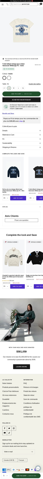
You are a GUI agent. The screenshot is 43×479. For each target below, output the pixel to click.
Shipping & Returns (9, 147)
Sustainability (7, 143)
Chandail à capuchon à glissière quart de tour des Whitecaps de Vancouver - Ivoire (13, 277)
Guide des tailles (35, 84)
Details (4, 130)
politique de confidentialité (28, 408)
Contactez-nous (8, 414)
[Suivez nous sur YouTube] (4, 433)
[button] (38, 468)
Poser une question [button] (21, 220)
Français (21, 460)
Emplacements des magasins (9, 404)
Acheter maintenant (21, 100)
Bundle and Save (8, 113)
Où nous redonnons (9, 395)
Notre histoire (7, 383)
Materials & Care (8, 135)
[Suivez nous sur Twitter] (9, 428)
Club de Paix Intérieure (10, 391)
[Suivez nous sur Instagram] (13, 428)
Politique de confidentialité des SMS (32, 415)
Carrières (5, 410)
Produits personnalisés (10, 387)
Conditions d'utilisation (32, 403)
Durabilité (5, 399)
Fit (3, 139)
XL (23, 88)
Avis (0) (5, 207)
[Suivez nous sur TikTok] (9, 433)
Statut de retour (29, 395)
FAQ (25, 383)
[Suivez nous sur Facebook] (4, 428)
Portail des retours (30, 391)
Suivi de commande (31, 399)
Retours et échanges (31, 387)
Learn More (21, 367)
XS (4, 88)
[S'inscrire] (32, 451)
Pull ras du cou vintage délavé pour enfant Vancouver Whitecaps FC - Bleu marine (13, 191)
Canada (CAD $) (9, 460)
